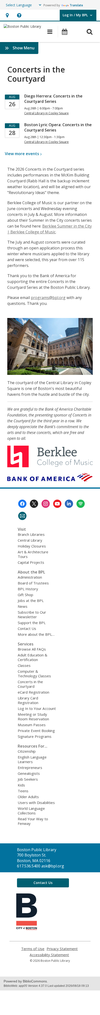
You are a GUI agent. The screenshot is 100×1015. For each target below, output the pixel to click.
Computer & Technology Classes (34, 673)
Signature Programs (34, 736)
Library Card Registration (28, 700)
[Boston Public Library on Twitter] (34, 504)
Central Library (30, 540)
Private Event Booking (36, 730)
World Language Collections (31, 810)
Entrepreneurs (30, 767)
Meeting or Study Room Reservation (33, 716)
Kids (21, 785)
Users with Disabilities (36, 802)
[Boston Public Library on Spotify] (80, 504)
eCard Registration (33, 692)
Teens (23, 790)
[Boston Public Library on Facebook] (22, 504)
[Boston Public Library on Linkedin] (69, 504)
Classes (24, 665)
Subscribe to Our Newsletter (32, 614)
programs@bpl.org (48, 297)
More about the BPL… (36, 634)
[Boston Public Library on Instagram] (46, 504)
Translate (76, 5)
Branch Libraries (31, 534)
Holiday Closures (32, 546)
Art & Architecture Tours (33, 554)
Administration (30, 577)
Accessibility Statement (49, 955)
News (22, 606)
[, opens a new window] (26, 928)
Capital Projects (31, 562)
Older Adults (28, 796)
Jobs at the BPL (31, 600)
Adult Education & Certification (32, 657)
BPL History (28, 588)
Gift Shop (25, 594)
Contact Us (27, 628)
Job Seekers (28, 779)
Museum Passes (32, 724)
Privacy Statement (62, 948)
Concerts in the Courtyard (30, 684)
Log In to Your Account (37, 708)
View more (22, 153)
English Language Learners (32, 759)
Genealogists (29, 773)
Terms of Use (32, 948)
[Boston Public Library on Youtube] (57, 504)
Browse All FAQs (32, 649)
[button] (7, 15)
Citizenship (27, 751)
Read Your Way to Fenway (33, 821)
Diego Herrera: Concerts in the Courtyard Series (53, 98)
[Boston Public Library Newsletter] (22, 516)
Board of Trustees (33, 583)
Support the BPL (32, 622)
